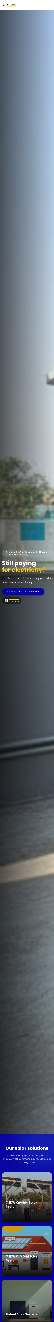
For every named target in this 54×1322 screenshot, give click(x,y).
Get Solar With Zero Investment (23, 591)
